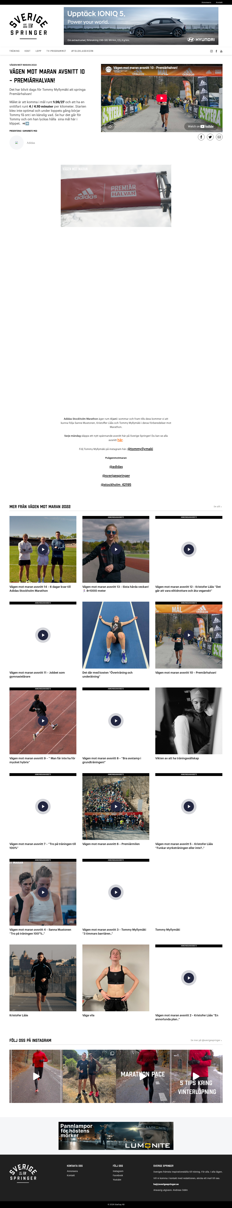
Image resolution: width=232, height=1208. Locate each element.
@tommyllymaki (140, 449)
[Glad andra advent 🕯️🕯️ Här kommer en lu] (142, 1076)
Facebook (118, 1175)
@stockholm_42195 (116, 484)
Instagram (118, 1171)
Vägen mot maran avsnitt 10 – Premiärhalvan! (185, 672)
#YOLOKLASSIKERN (82, 51)
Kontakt (219, 2)
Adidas (31, 143)
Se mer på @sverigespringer (207, 1040)
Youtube (117, 1180)
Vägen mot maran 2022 (23, 65)
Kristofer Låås (18, 1015)
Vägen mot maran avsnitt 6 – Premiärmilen (111, 844)
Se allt (218, 507)
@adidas (116, 466)
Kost (27, 51)
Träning (14, 51)
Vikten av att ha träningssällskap (177, 758)
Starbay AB (119, 1204)
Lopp (39, 51)
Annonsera (206, 2)
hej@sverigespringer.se (166, 1184)
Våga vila (88, 1015)
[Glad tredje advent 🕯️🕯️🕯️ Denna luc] (36, 1076)
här (120, 440)
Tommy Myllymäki (167, 929)
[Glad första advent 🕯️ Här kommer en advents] (196, 1076)
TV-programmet (56, 51)
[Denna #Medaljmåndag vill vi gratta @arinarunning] (89, 1076)
